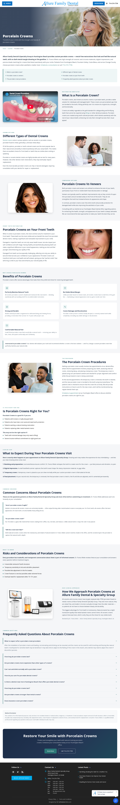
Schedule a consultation (49, 65)
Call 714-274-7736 (67, 751)
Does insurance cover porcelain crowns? (18, 701)
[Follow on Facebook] (13, 772)
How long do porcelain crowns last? (17, 657)
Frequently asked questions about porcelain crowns (78, 79)
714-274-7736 (113, 3)
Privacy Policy (52, 799)
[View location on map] (107, 3)
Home (4, 48)
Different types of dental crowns (72, 72)
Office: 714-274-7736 (54, 778)
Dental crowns (7, 140)
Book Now (99, 3)
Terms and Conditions (65, 799)
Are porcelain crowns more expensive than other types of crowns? (28, 663)
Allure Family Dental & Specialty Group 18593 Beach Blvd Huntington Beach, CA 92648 (58, 773)
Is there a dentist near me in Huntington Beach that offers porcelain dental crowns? (34, 682)
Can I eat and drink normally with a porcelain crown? (23, 669)
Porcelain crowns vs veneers (15, 75)
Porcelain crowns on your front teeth (73, 75)
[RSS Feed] (22, 772)
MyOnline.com (65, 802)
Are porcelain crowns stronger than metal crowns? (22, 695)
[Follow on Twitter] (18, 772)
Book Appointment (22, 778)
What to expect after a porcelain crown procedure (22, 641)
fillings (87, 113)
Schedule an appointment (70, 393)
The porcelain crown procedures (16, 79)
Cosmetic (10, 48)
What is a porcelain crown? (14, 72)
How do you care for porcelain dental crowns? (20, 676)
